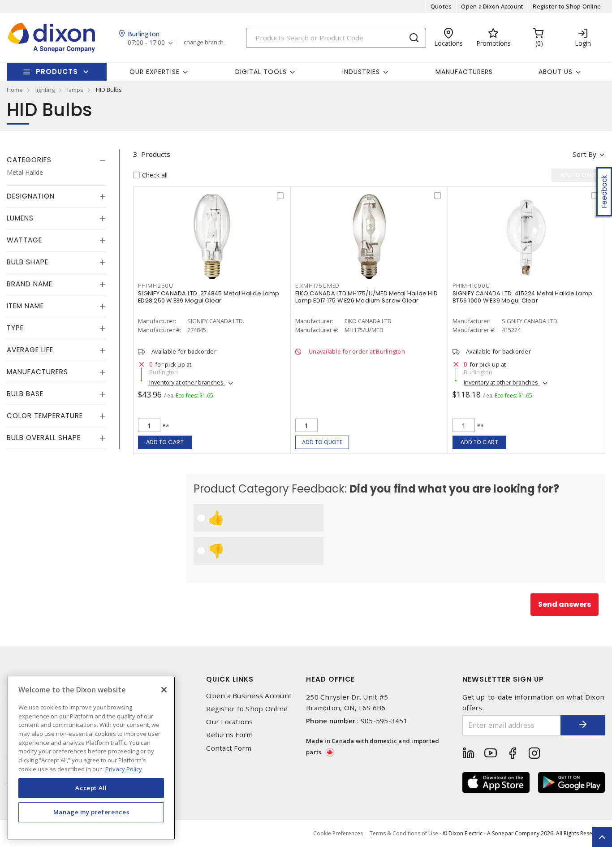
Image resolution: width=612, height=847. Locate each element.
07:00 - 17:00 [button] (146, 43)
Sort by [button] (584, 154)
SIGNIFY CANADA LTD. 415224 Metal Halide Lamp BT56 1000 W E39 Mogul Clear (522, 297)
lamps (75, 90)
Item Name (25, 306)
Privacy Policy (123, 769)
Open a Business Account (249, 695)
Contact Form (228, 748)
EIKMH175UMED (317, 286)
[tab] (56, 160)
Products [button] (57, 71)
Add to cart (165, 442)
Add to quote (322, 442)
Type (15, 328)
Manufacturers (464, 71)
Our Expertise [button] (154, 71)
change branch (204, 42)
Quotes (441, 6)
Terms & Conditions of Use (404, 833)
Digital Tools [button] (261, 71)
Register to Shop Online (567, 6)
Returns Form (229, 734)
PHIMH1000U (471, 286)
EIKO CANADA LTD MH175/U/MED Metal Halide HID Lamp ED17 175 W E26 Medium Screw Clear (366, 297)
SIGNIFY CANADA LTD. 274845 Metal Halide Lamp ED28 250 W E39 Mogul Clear (208, 297)
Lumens (20, 218)
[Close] (164, 690)
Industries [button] (361, 71)
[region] (91, 758)
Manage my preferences (91, 812)
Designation (31, 196)
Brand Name (29, 284)
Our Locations (229, 721)
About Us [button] (556, 71)
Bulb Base (25, 393)
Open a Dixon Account (492, 6)
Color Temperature (45, 415)
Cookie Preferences (338, 833)
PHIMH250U (155, 286)
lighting (45, 90)
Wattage (24, 240)
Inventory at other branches (187, 382)
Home (15, 90)
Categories (29, 159)
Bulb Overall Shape (44, 437)
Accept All (91, 788)
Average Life (30, 349)
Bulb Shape (27, 262)
